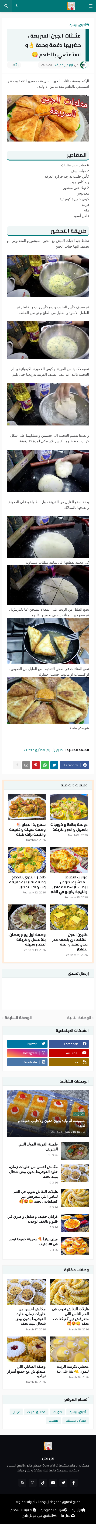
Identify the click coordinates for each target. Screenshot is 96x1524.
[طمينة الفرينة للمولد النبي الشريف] (75, 1151)
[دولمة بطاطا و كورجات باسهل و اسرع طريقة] (69, 807)
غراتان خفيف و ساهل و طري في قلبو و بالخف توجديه (32, 1218)
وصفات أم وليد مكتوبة (31, 1502)
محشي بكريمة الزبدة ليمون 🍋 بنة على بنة (72, 1368)
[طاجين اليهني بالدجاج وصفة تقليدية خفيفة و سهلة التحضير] (27, 860)
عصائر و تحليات (36, 1412)
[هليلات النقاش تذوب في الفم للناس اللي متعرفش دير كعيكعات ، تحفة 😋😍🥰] (75, 1198)
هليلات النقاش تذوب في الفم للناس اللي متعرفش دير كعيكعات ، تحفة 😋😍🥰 (36, 1196)
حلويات (57, 1412)
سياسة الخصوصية (52, 1510)
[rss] (22, 1483)
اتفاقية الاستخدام (21, 1510)
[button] (90, 6)
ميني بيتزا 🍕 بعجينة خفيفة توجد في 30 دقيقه (33, 1241)
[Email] (26, 765)
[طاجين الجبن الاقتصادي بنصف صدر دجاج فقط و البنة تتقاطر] (69, 917)
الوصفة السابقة (18, 1017)
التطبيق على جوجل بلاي (37, 1515)
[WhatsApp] (45, 765)
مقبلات (53, 1420)
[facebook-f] (74, 1483)
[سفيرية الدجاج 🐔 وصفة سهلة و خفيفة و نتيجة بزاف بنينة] (27, 807)
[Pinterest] (36, 765)
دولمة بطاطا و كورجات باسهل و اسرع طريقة (69, 827)
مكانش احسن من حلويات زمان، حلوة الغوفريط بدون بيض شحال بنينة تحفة (33, 1172)
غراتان (16, 1412)
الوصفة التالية (79, 1017)
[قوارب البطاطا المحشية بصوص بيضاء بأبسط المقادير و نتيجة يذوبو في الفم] (69, 860)
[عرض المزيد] (17, 765)
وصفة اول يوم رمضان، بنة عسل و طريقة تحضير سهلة (27, 939)
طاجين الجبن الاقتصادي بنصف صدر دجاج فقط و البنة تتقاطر (70, 942)
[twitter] (63, 1483)
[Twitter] (54, 765)
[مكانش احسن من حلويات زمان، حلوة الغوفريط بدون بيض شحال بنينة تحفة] (75, 1173)
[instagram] (33, 1483)
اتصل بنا (66, 1515)
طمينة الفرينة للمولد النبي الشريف (38, 1146)
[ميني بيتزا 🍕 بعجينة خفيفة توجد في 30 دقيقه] (75, 1246)
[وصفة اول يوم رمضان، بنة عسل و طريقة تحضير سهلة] (27, 917)
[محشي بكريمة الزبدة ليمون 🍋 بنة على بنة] (69, 1349)
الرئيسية (77, 1510)
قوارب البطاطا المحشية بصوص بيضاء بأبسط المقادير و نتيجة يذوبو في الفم (69, 884)
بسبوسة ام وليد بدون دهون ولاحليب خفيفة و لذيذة (51, 1123)
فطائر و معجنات (34, 749)
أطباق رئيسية (77, 25)
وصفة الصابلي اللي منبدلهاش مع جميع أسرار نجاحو (26, 1371)
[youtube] (53, 1483)
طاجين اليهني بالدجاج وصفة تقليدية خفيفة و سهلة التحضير (27, 882)
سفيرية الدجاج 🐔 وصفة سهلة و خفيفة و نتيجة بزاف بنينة (27, 829)
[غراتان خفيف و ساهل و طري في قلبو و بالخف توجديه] (75, 1223)
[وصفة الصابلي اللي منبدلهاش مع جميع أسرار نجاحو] (26, 1349)
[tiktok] (43, 1483)
